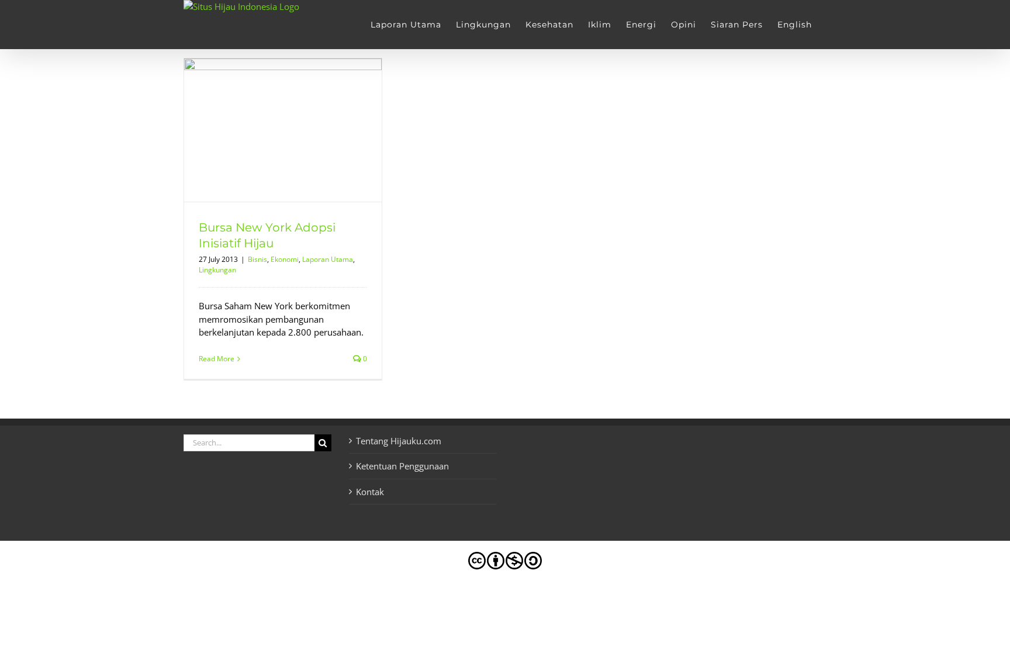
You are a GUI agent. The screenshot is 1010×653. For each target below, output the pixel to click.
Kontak (370, 491)
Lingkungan (217, 270)
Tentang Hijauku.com (398, 441)
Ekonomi (285, 259)
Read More (216, 359)
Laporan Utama (327, 259)
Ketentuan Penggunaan (402, 466)
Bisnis (257, 259)
